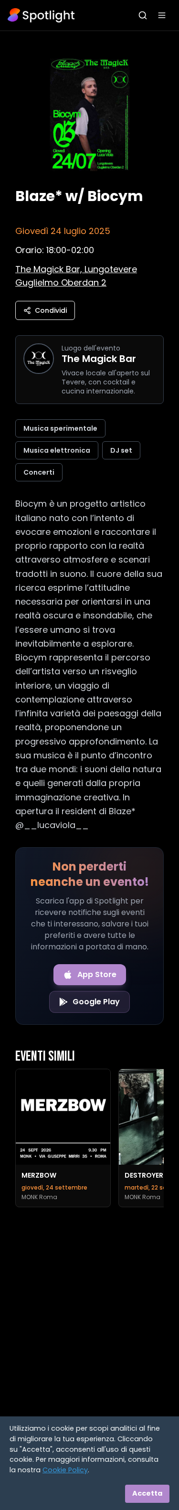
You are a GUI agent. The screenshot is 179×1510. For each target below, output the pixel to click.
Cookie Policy (65, 1470)
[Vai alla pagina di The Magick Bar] (38, 358)
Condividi (51, 310)
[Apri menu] (161, 15)
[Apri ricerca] (142, 15)
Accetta (147, 1493)
